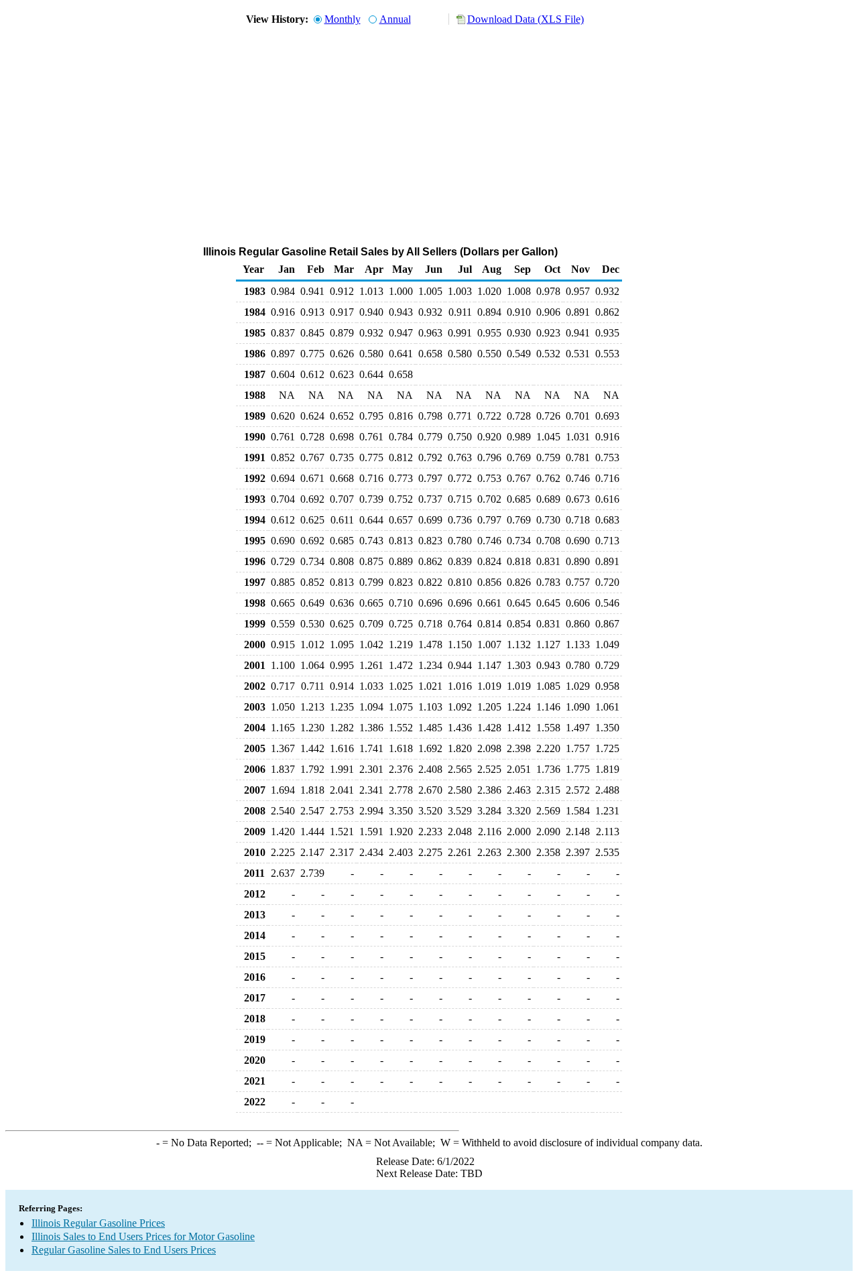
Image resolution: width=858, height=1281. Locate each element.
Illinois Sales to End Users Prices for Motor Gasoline (143, 1236)
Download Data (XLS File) (525, 19)
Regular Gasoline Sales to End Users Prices (124, 1250)
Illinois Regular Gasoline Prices (98, 1223)
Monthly (342, 19)
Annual (395, 19)
